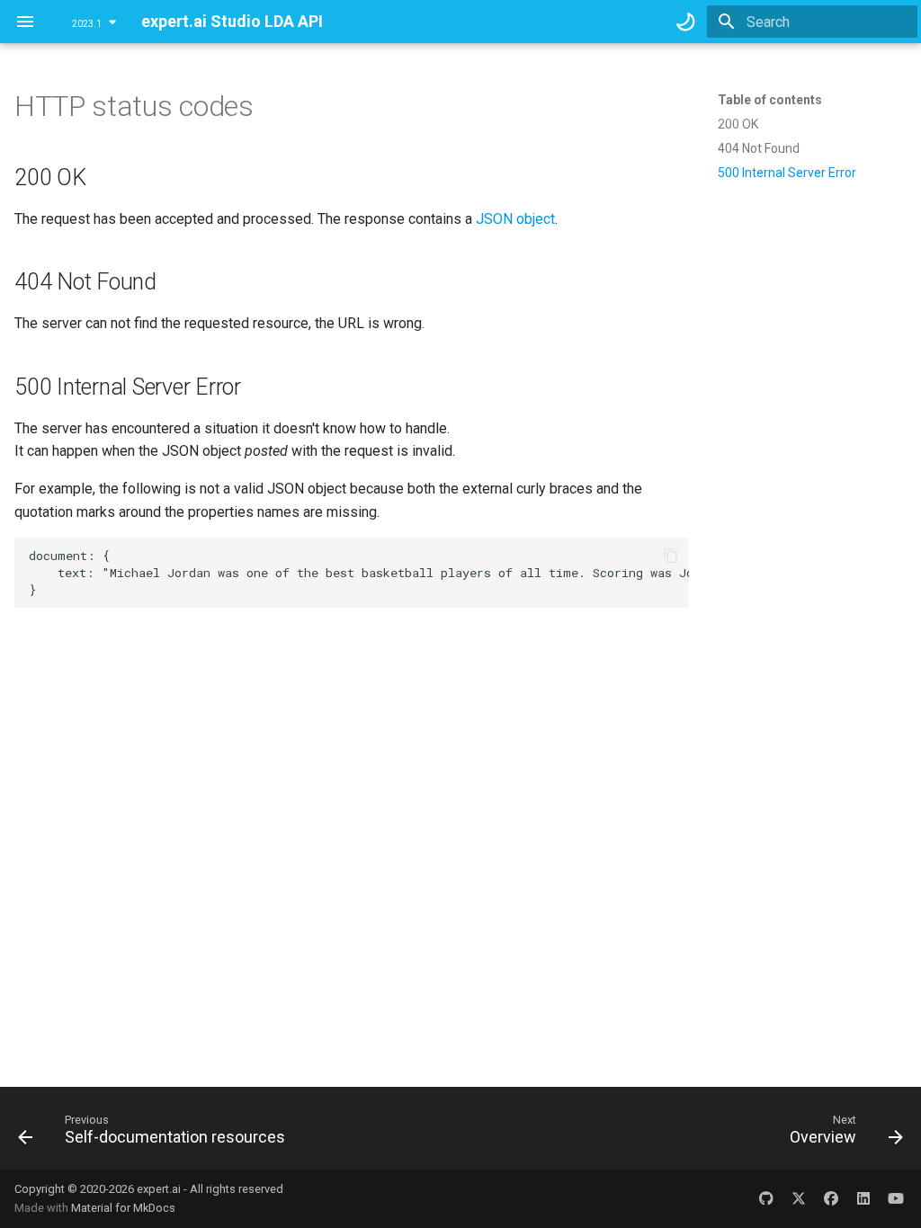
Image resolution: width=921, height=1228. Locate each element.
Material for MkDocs (123, 1208)
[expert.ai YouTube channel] (895, 1198)
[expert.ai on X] (798, 1198)
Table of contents (770, 100)
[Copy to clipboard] (671, 555)
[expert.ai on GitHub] (766, 1198)
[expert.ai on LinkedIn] (863, 1198)
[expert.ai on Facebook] (831, 1198)
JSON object (515, 218)
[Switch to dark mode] (685, 22)
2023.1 (87, 24)
